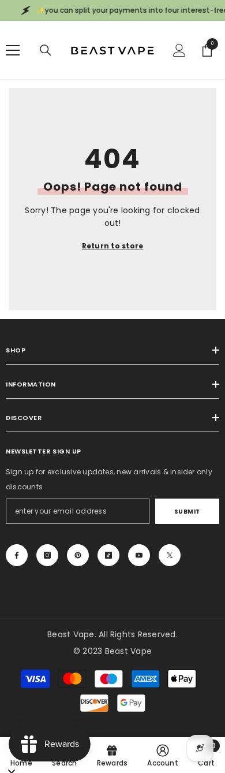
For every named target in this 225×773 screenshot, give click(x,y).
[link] (162, 755)
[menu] (13, 50)
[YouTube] (139, 555)
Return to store (113, 246)
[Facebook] (17, 555)
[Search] (45, 50)
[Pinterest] (78, 555)
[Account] (179, 50)
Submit (187, 511)
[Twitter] (170, 555)
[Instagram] (47, 555)
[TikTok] (108, 555)
